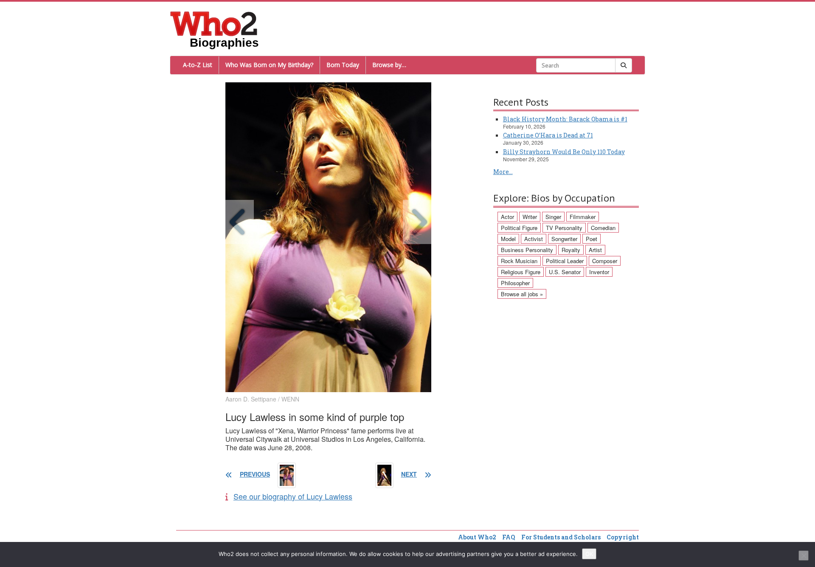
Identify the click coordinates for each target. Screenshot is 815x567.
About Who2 (477, 537)
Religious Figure (520, 272)
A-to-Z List (197, 65)
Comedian (603, 228)
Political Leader (565, 261)
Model (508, 239)
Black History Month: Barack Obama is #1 (565, 119)
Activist (533, 239)
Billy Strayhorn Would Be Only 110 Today (564, 152)
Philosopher (515, 283)
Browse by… (389, 65)
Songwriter (564, 239)
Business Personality (527, 250)
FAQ (508, 537)
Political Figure (519, 228)
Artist (595, 250)
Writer (530, 217)
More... (503, 172)
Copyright (623, 537)
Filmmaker (583, 217)
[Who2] (214, 23)
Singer (553, 217)
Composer (604, 261)
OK (589, 553)
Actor (507, 217)
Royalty (571, 250)
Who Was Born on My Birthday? (269, 65)
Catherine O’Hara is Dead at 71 (548, 135)
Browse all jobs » (522, 294)
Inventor (599, 272)
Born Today (342, 65)
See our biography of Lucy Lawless (292, 496)
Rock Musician (519, 261)
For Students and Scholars (561, 537)
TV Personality (564, 228)
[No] (803, 555)
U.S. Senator (565, 272)
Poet (591, 239)
